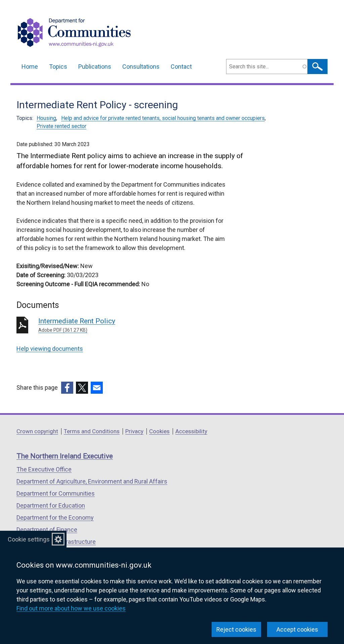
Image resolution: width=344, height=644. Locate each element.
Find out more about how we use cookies (71, 608)
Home (30, 66)
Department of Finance (46, 529)
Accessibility (191, 431)
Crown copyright (37, 431)
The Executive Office (44, 469)
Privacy (134, 431)
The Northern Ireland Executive (64, 456)
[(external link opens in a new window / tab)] (67, 388)
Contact (181, 66)
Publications (94, 66)
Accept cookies (297, 629)
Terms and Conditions (92, 431)
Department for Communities (55, 493)
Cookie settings (29, 539)
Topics (58, 66)
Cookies (159, 431)
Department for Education (50, 505)
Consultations (141, 66)
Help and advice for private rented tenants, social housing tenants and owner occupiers (163, 118)
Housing (46, 118)
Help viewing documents (49, 348)
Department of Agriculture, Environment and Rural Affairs (91, 481)
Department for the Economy (55, 517)
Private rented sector (61, 126)
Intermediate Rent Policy (76, 325)
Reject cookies (236, 629)
